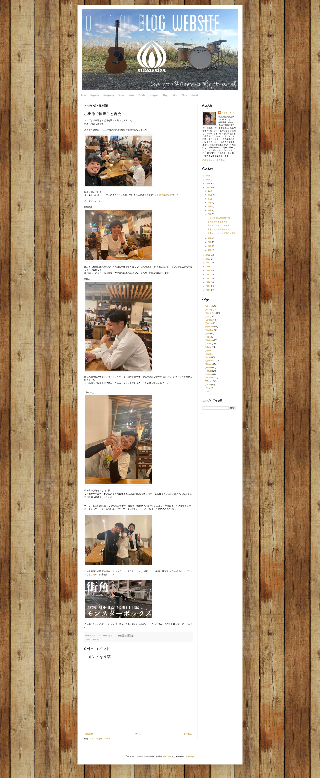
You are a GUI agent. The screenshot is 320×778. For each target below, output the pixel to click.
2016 (208, 274)
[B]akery (208, 309)
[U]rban (208, 374)
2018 (208, 266)
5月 (210, 214)
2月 (210, 246)
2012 (208, 290)
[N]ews (208, 350)
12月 (210, 191)
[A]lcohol (209, 306)
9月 (210, 202)
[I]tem (207, 333)
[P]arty (208, 357)
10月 (210, 199)
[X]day (208, 384)
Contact (195, 95)
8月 (210, 206)
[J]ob (207, 337)
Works (121, 95)
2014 (208, 282)
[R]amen (209, 364)
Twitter (175, 95)
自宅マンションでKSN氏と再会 (222, 233)
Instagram (154, 95)
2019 (208, 263)
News (83, 95)
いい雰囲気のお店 (163, 195)
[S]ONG (208, 367)
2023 (208, 183)
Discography (109, 95)
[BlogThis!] (122, 635)
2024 (208, 180)
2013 (208, 286)
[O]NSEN (209, 354)
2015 (208, 278)
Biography (94, 95)
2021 (208, 255)
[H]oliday (95, 639)
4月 (210, 238)
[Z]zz (207, 391)
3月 (210, 242)
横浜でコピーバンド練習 (219, 225)
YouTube (141, 95)
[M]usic (208, 347)
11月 (210, 195)
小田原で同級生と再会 (218, 221)
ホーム (138, 734)
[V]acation (209, 378)
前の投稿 (188, 734)
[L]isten (208, 344)
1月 (210, 250)
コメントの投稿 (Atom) (99, 738)
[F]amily (208, 323)
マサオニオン (228, 112)
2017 (208, 270)
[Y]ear (207, 388)
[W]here (208, 381)
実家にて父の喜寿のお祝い (220, 229)
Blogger (191, 756)
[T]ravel (208, 371)
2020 (208, 259)
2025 (208, 176)
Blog (165, 95)
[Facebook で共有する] (129, 635)
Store (184, 95)
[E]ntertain (209, 320)
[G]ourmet (209, 326)
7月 (210, 210)
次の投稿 (89, 734)
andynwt (167, 756)
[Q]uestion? (210, 361)
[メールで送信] (119, 635)
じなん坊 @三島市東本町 (219, 218)
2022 (208, 187)
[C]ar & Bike (210, 313)
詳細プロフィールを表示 (213, 160)
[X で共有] (126, 635)
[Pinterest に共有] (132, 635)
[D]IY (207, 316)
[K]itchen (209, 340)
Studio (131, 95)
